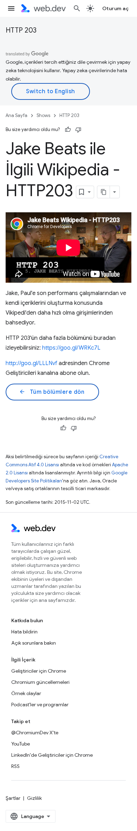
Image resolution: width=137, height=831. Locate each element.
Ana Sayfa (16, 115)
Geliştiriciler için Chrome (38, 671)
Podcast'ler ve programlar (39, 704)
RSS (15, 766)
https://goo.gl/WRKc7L (71, 347)
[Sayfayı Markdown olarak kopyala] (103, 192)
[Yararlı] (68, 129)
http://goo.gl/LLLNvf (31, 363)
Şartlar (13, 798)
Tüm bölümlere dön (51, 392)
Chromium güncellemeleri (40, 682)
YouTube (20, 744)
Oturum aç (115, 8)
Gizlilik (34, 798)
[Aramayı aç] (77, 8)
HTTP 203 (21, 30)
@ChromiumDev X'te (34, 732)
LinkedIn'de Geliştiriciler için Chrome (52, 755)
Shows (43, 115)
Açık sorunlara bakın (33, 643)
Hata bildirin (24, 632)
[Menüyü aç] (11, 8)
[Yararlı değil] (78, 129)
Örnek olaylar (26, 693)
